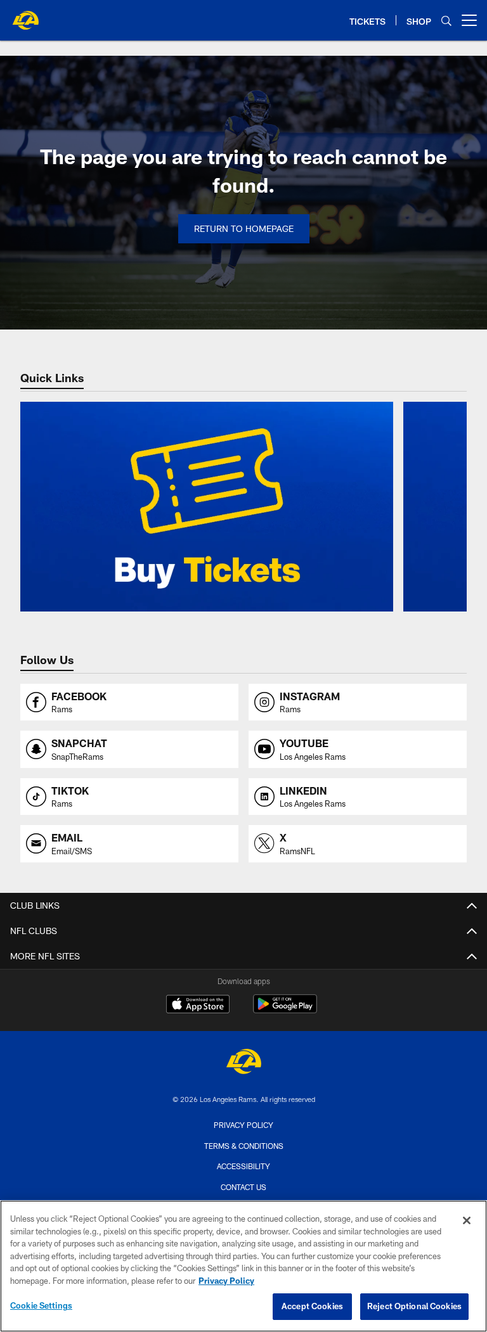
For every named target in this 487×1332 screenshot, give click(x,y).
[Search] (446, 20)
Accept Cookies (312, 1306)
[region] (243, 1266)
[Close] (467, 1220)
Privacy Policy (243, 1124)
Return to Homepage (244, 228)
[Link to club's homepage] (25, 15)
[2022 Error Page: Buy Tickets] (206, 507)
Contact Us (243, 1186)
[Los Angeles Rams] (243, 1063)
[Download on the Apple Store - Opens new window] (198, 1005)
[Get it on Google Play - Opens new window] (285, 1010)
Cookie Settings (41, 1305)
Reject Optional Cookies (414, 1306)
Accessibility (243, 1166)
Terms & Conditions (243, 1145)
